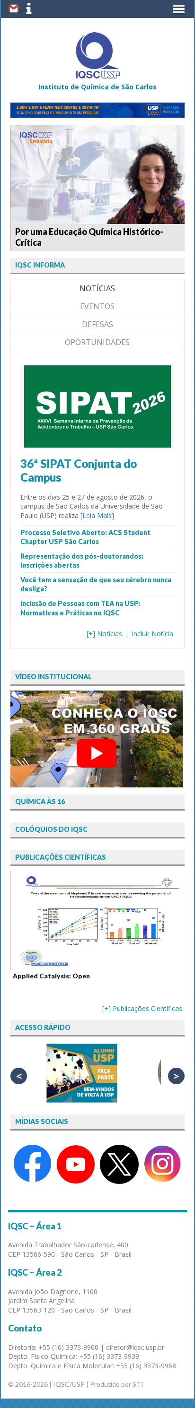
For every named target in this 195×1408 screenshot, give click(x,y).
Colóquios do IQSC (51, 829)
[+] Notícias (104, 633)
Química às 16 (40, 801)
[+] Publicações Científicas (142, 1008)
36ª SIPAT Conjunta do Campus (78, 470)
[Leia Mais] (97, 515)
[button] (178, 9)
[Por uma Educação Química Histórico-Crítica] (97, 174)
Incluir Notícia (152, 633)
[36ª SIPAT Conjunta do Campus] (97, 443)
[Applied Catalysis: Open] (97, 920)
